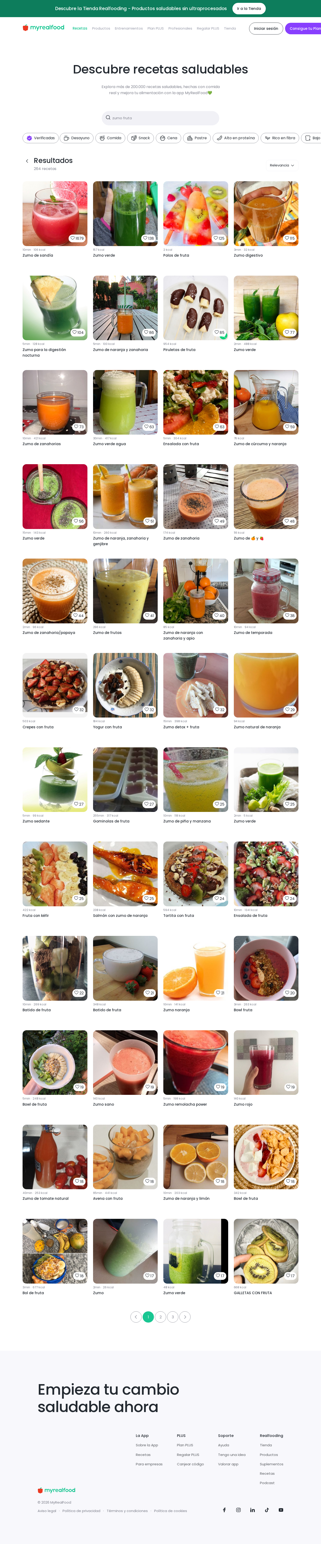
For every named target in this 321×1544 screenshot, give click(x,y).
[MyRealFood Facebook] (224, 1511)
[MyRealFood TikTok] (267, 1511)
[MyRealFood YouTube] (281, 1511)
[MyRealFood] (43, 28)
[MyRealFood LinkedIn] (252, 1511)
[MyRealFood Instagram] (238, 1511)
